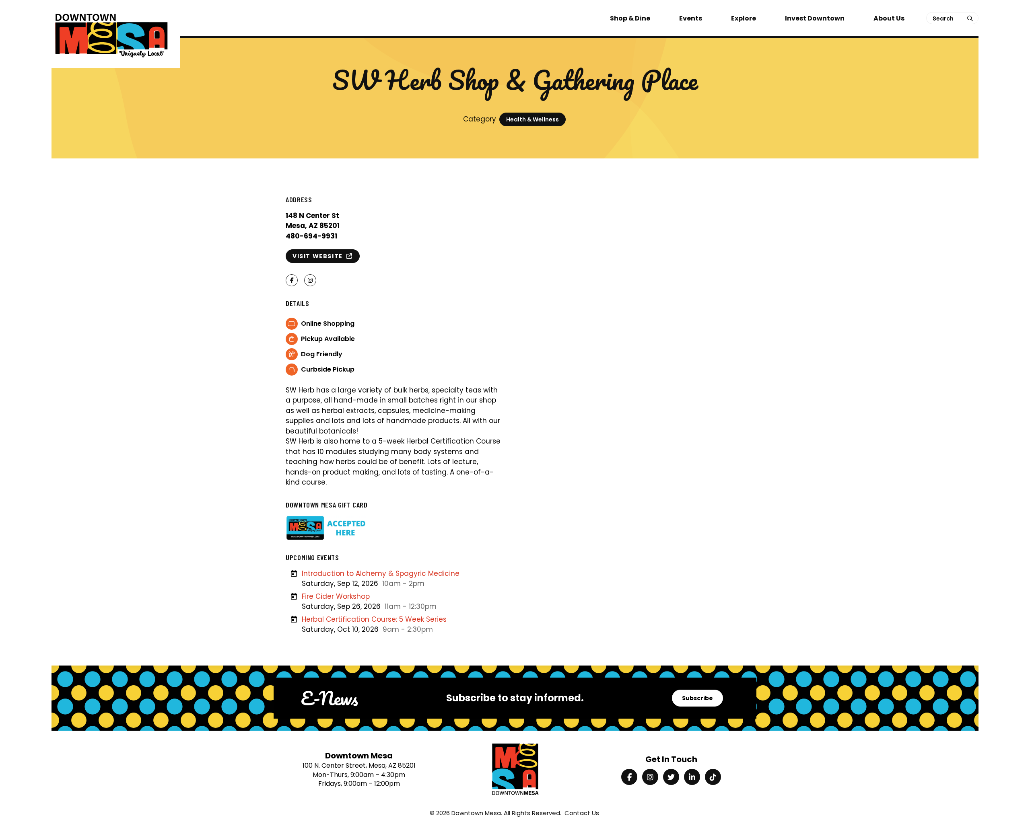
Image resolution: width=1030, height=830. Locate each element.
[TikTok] (713, 777)
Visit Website (319, 256)
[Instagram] (650, 777)
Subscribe (697, 698)
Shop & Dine (630, 18)
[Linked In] (692, 777)
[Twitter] (671, 777)
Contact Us (581, 813)
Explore (743, 18)
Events (690, 18)
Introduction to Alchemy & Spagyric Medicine (380, 573)
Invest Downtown (815, 18)
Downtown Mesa (476, 813)
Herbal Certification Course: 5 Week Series (374, 619)
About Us (888, 18)
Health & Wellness (532, 119)
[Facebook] (629, 777)
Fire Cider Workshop (336, 596)
